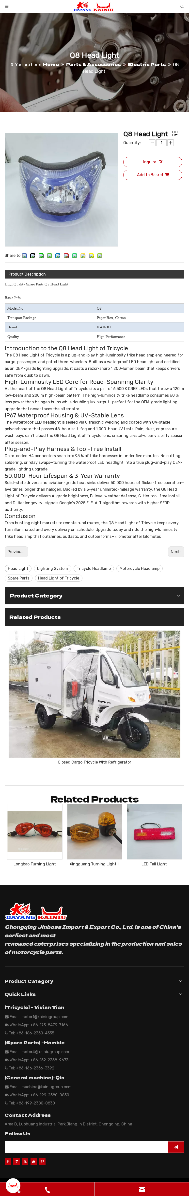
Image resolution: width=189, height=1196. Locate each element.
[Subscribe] (176, 1147)
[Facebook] (8, 1161)
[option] (94, 698)
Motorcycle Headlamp (139, 568)
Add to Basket (150, 174)
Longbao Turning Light (35, 864)
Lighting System (52, 568)
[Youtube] (34, 1161)
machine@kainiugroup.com (46, 1086)
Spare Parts (18, 578)
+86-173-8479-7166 (49, 1025)
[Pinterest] (42, 1161)
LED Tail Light (154, 864)
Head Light (18, 568)
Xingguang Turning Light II (94, 864)
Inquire (149, 162)
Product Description (27, 274)
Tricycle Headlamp (94, 568)
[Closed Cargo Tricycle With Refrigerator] (94, 694)
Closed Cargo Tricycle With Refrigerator (94, 762)
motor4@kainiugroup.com (45, 1051)
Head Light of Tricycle (58, 578)
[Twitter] (25, 1161)
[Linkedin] (16, 1161)
